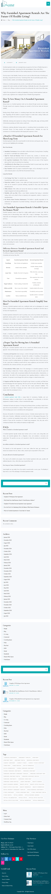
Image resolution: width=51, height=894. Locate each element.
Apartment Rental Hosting (33, 855)
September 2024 (8, 554)
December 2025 (8, 540)
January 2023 (7, 599)
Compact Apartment (9, 763)
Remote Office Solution (37, 784)
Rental (5, 651)
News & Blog (5, 876)
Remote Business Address (11, 784)
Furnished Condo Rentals (11, 781)
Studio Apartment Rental (38, 792)
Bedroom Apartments (33, 760)
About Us (4, 873)
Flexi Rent (6, 645)
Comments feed (7, 819)
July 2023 (6, 582)
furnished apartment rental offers (13, 397)
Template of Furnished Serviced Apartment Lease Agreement (18, 503)
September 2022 (8, 610)
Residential (6, 654)
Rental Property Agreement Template (14, 789)
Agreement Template (25, 757)
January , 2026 (14, 685)
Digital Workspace (28, 765)
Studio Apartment (9, 792)
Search (46, 483)
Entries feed (7, 816)
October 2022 (7, 607)
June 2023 (6, 585)
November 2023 (8, 571)
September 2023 (8, 576)
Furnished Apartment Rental (12, 776)
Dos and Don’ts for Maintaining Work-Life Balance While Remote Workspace (21, 507)
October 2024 (7, 551)
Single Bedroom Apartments (35, 789)
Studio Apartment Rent (23, 792)
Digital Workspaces (9, 768)
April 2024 (6, 557)
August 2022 (7, 613)
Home (4, 20)
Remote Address (37, 781)
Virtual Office (23, 797)
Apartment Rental (20, 760)
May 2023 (6, 588)
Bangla (5, 628)
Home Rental (30, 846)
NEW (5, 648)
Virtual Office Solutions (11, 800)
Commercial (6, 637)
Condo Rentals (16, 765)
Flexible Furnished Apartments (12, 771)
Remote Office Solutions (11, 787)
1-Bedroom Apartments (10, 757)
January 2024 (22, 62)
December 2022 (8, 602)
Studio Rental (8, 795)
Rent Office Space (31, 849)
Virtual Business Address (32, 795)
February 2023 (7, 596)
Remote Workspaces (38, 787)
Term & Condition (6, 879)
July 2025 (6, 546)
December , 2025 (14, 700)
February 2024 (7, 562)
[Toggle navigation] (48, 4)
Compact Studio (22, 763)
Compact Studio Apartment (36, 763)
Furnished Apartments (10, 779)
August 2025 (7, 543)
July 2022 (6, 616)
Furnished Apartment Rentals (30, 776)
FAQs (5, 642)
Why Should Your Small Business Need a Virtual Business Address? (19, 500)
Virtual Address (18, 795)
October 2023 (7, 574)
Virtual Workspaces (38, 800)
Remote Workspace (25, 787)
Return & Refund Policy (7, 885)
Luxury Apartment (25, 781)
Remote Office (24, 784)
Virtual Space (7, 659)
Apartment (35, 757)
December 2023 (8, 568)
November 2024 (8, 548)
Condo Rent (7, 765)
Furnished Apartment (29, 771)
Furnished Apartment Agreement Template (16, 773)
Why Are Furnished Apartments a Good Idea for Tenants (17, 510)
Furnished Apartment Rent (38, 773)
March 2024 (7, 560)
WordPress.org (7, 822)
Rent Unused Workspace (33, 852)
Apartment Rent (8, 760)
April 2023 (6, 591)
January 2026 (7, 537)
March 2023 (7, 593)
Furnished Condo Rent (25, 779)
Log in (5, 813)
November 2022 (8, 605)
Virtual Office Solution (36, 797)
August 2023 (7, 579)
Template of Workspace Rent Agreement (13, 497)
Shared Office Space (9, 657)
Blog (9, 20)
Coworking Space (8, 640)
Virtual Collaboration (10, 797)
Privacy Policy (5, 882)
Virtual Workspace (25, 800)
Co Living (6, 634)
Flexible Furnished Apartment (25, 768)
